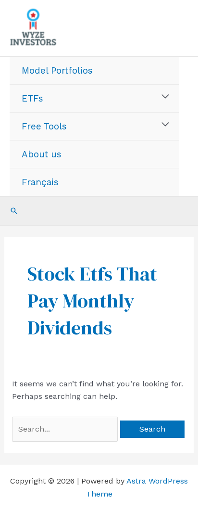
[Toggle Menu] (165, 97)
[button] (14, 210)
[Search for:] (66, 429)
